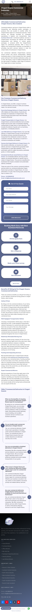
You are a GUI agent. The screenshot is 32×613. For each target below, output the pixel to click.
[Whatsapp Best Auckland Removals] (28, 608)
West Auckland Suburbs (8, 575)
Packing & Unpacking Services (10, 554)
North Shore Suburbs (8, 572)
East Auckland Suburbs (8, 578)
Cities (7, 13)
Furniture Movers (6, 546)
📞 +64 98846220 (17, 2)
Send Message (16, 217)
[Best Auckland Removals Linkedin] (10, 602)
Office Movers (6, 548)
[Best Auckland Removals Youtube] (18, 602)
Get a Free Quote (6, 608)
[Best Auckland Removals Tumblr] (14, 602)
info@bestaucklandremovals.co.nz (15, 178)
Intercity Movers (6, 556)
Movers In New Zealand (8, 567)
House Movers (6, 543)
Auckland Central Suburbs (9, 570)
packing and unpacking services (20, 357)
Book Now (16, 283)
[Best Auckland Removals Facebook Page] (2, 602)
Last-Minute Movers (7, 559)
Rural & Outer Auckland (8, 583)
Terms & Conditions (16, 610)
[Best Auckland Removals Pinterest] (6, 602)
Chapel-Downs (13, 13)
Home (2, 13)
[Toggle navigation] (30, 1)
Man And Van (5, 551)
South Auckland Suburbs (9, 580)
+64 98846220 (9, 176)
